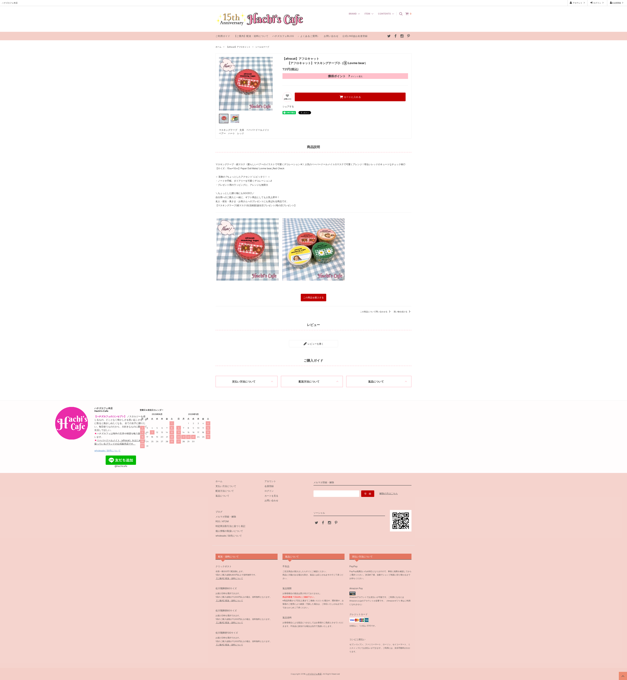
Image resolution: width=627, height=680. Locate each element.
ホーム (218, 47)
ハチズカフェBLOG (283, 36)
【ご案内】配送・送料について (251, 36)
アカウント (577, 3)
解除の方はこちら (388, 493)
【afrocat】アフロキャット (238, 47)
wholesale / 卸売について (107, 450)
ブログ (219, 511)
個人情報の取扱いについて (229, 531)
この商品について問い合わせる (374, 311)
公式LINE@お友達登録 (355, 36)
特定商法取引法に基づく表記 (230, 526)
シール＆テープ (262, 47)
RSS (218, 521)
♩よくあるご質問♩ (309, 36)
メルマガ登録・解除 (226, 516)
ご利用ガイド (223, 36)
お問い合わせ (331, 36)
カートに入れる (352, 97)
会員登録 (617, 3)
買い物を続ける (401, 311)
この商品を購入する (313, 297)
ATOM (225, 521)
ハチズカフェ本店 (314, 674)
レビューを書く (315, 343)
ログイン (597, 3)
